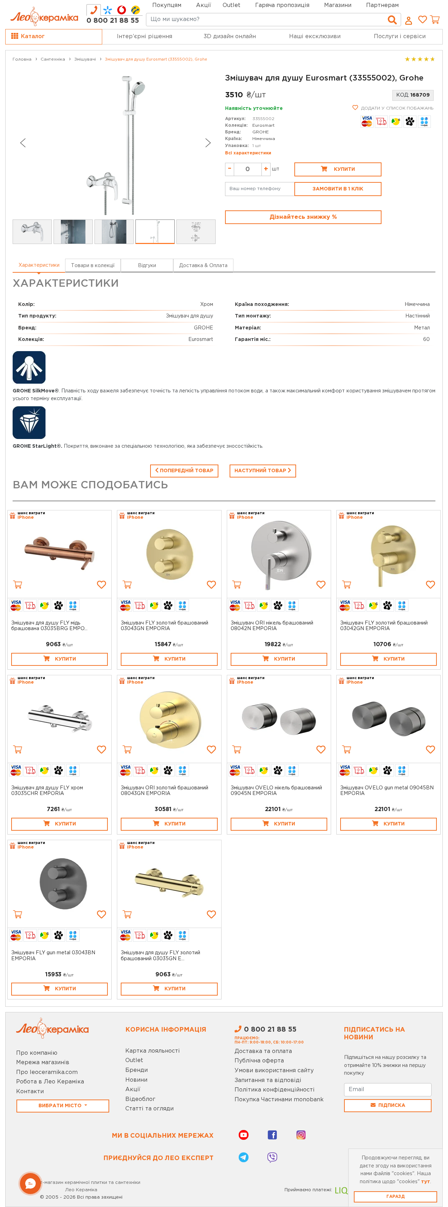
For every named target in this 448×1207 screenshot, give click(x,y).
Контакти (30, 1091)
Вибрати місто (60, 1106)
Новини (136, 1080)
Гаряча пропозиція (282, 5)
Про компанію (36, 1053)
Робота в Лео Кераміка (50, 1081)
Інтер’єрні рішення (144, 36)
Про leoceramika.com (47, 1072)
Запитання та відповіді (267, 1080)
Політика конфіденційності (274, 1090)
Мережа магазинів (42, 1062)
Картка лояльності (152, 1051)
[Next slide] (208, 143)
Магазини (337, 5)
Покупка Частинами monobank (279, 1099)
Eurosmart (263, 125)
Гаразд (395, 1197)
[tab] (93, 10)
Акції (203, 5)
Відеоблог (140, 1099)
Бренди (136, 1070)
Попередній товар (186, 471)
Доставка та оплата (263, 1051)
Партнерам (382, 5)
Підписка (391, 1105)
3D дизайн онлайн (230, 36)
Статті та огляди (149, 1108)
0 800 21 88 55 (112, 21)
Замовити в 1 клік (338, 189)
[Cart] (17, 584)
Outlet (134, 1060)
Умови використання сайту (274, 1070)
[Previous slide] (22, 143)
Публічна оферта (259, 1060)
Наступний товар (261, 471)
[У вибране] (101, 584)
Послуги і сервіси (400, 36)
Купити (343, 169)
